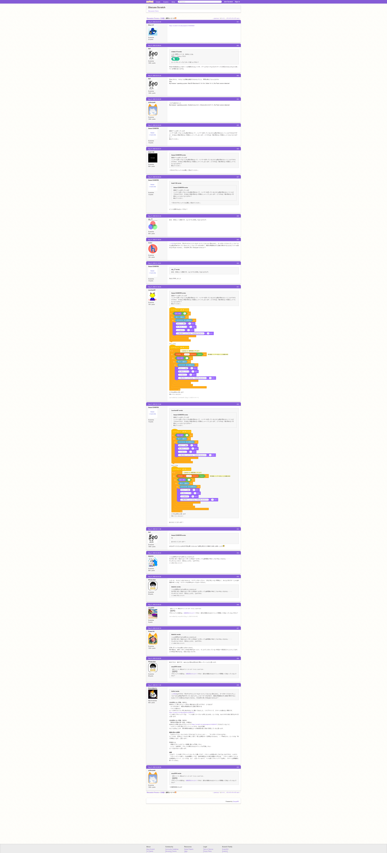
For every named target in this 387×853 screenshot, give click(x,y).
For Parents (149, 851)
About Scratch (150, 849)
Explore (165, 2)
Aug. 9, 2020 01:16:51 (154, 263)
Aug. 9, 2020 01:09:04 (154, 239)
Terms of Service (208, 849)
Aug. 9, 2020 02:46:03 (154, 553)
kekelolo (150, 556)
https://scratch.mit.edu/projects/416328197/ (204, 724)
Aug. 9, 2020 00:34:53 (154, 125)
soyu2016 (151, 608)
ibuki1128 (151, 152)
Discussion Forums (153, 18)
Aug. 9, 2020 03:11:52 (154, 685)
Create (158, 2)
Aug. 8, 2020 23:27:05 (154, 22)
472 (227, 18)
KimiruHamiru (152, 688)
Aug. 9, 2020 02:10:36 (154, 404)
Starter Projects (188, 849)
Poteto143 (151, 631)
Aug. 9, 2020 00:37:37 (154, 149)
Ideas (173, 2)
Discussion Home (153, 11)
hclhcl (150, 243)
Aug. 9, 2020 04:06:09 (154, 767)
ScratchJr (225, 851)
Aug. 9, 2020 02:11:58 (154, 529)
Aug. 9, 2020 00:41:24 (154, 216)
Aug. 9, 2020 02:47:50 (154, 576)
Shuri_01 (151, 25)
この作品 (171, 243)
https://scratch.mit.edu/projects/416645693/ (182, 26)
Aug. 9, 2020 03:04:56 (154, 658)
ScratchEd (225, 849)
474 (232, 18)
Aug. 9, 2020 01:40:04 (154, 287)
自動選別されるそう (189, 613)
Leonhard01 (152, 290)
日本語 (162, 18)
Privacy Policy (207, 851)
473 (230, 18)
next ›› (238, 18)
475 (235, 18)
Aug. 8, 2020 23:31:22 (154, 75)
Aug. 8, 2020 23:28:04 (154, 45)
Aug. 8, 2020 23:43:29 (154, 99)
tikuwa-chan (152, 580)
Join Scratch (228, 2)
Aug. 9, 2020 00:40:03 (154, 177)
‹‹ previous (216, 18)
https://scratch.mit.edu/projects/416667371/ (182, 712)
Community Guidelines (171, 849)
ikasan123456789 (153, 128)
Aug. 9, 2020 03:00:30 (154, 604)
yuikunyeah (151, 102)
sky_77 (150, 219)
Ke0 (149, 49)
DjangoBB (236, 801)
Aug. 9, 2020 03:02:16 (154, 628)
